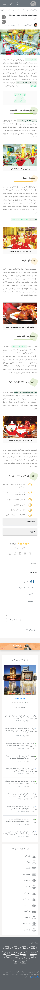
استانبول (33, 952)
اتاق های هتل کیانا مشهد (20, 219)
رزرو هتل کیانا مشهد (19, 346)
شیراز (13, 952)
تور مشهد (20, 97)
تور (16, 961)
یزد (5, 952)
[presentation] (35, 678)
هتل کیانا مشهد (31, 59)
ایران (23, 961)
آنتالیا (8, 957)
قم (24, 957)
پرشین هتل (35, 977)
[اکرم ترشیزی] (35, 25)
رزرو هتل (33, 85)
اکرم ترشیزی (28, 25)
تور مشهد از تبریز (20, 94)
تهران (24, 948)
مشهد (33, 948)
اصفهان (22, 952)
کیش (7, 948)
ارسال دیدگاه (13, 620)
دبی (15, 948)
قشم (16, 957)
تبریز (32, 957)
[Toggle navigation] (5, 4)
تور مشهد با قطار (19, 101)
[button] (27, 702)
